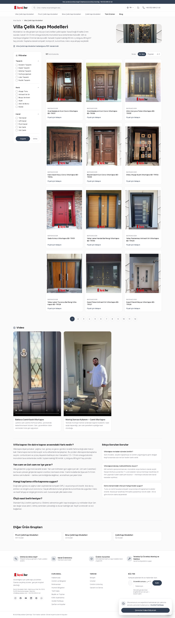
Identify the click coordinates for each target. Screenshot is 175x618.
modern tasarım (25, 65)
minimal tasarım (25, 71)
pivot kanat (23, 124)
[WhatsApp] (41, 598)
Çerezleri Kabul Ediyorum (145, 610)
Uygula (23, 139)
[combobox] (66, 7)
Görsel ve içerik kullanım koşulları (56, 615)
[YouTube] (26, 598)
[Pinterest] (36, 598)
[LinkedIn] (31, 598)
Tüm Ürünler (110, 14)
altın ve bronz (24, 104)
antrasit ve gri (24, 94)
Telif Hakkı (56, 591)
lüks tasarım (24, 77)
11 (129, 319)
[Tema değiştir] (138, 7)
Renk (18, 87)
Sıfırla (35, 139)
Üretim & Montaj (96, 584)
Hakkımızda (56, 577)
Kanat (18, 114)
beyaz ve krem (24, 97)
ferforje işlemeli (25, 74)
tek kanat (22, 118)
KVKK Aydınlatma (58, 597)
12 (135, 319)
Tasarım (19, 61)
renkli (21, 107)
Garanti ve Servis (96, 587)
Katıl (157, 583)
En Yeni (142, 54)
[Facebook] (20, 598)
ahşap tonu (23, 91)
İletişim (92, 577)
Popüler (151, 54)
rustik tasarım (24, 80)
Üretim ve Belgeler (59, 581)
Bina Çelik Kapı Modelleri (71, 14)
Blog (121, 14)
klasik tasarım (24, 68)
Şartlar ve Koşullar (58, 604)
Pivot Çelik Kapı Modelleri (48, 14)
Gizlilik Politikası (58, 601)
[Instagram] (15, 598)
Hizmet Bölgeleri (58, 587)
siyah (21, 100)
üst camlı (22, 130)
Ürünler (93, 581)
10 (124, 319)
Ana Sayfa (17, 20)
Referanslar (56, 584)
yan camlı (22, 127)
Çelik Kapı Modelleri (92, 14)
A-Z (158, 54)
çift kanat (22, 121)
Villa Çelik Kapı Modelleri (24, 14)
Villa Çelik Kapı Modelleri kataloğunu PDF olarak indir (37, 46)
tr (130, 8)
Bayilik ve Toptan (58, 594)
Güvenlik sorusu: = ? (142, 581)
